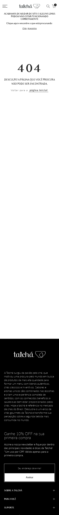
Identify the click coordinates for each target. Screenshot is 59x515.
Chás (24, 28)
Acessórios (32, 28)
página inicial (39, 90)
